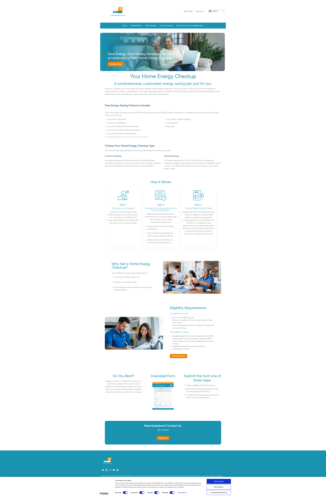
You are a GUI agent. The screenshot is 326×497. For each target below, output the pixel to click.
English (215, 11)
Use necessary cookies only (219, 492)
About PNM (188, 11)
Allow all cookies (219, 481)
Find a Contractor (178, 356)
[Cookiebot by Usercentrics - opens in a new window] (104, 493)
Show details (181, 492)
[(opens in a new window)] (103, 470)
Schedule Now (115, 64)
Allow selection (218, 487)
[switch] (141, 492)
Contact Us (199, 11)
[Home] (107, 11)
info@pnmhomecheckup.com (204, 385)
